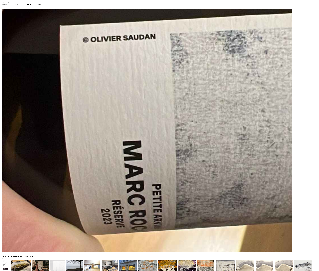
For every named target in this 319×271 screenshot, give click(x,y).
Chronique (28, 4)
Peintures (4, 4)
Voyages (17, 4)
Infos (39, 4)
